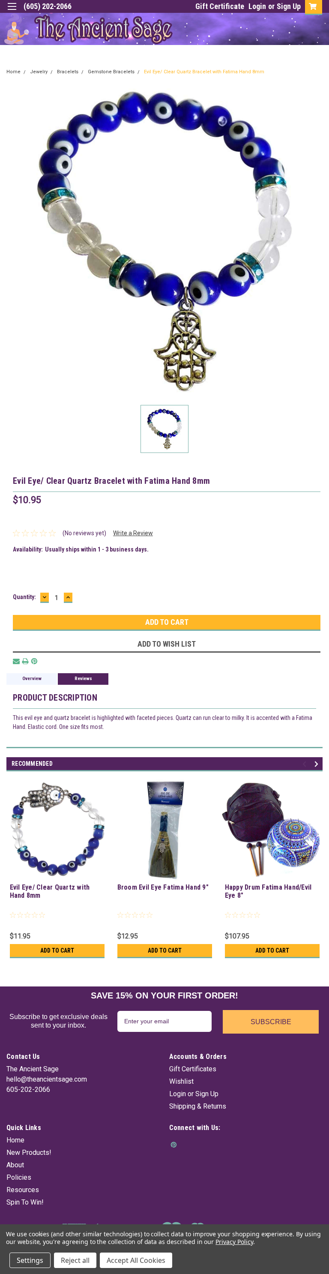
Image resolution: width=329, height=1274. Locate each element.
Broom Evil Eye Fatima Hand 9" (163, 887)
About (15, 1165)
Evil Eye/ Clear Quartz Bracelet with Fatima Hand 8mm (204, 72)
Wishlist (181, 1081)
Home (13, 72)
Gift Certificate (219, 6)
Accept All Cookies (136, 1260)
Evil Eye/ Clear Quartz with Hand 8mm (50, 891)
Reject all (75, 1260)
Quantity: (24, 597)
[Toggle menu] (12, 12)
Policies (18, 1177)
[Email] (16, 661)
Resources (22, 1190)
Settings (30, 1260)
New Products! (28, 1152)
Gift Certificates (192, 1069)
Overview (32, 678)
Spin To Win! (25, 1202)
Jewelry (39, 72)
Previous (305, 764)
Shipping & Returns (197, 1106)
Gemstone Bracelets (111, 72)
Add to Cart (57, 950)
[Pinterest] (34, 661)
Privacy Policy (234, 1242)
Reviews (83, 678)
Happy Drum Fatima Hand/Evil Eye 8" (268, 891)
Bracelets (67, 72)
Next (317, 764)
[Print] (25, 661)
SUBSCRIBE (271, 1021)
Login (257, 6)
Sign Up (289, 6)
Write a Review (133, 533)
